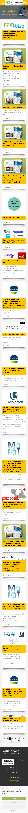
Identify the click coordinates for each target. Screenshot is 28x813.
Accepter (14, 798)
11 (15, 741)
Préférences (14, 807)
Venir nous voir (14, 777)
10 (13, 741)
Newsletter (14, 781)
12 (18, 741)
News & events (12, 14)
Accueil (4, 14)
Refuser (14, 802)
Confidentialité (14, 810)
